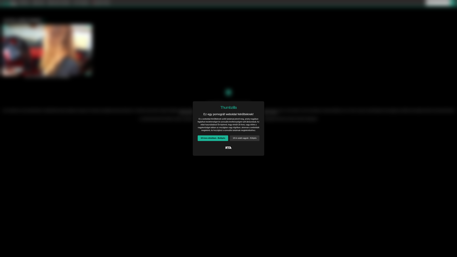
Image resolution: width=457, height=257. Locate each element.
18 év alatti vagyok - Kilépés (244, 138)
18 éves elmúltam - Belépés (213, 138)
